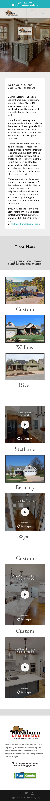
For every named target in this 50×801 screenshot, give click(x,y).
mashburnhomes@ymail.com (24, 223)
